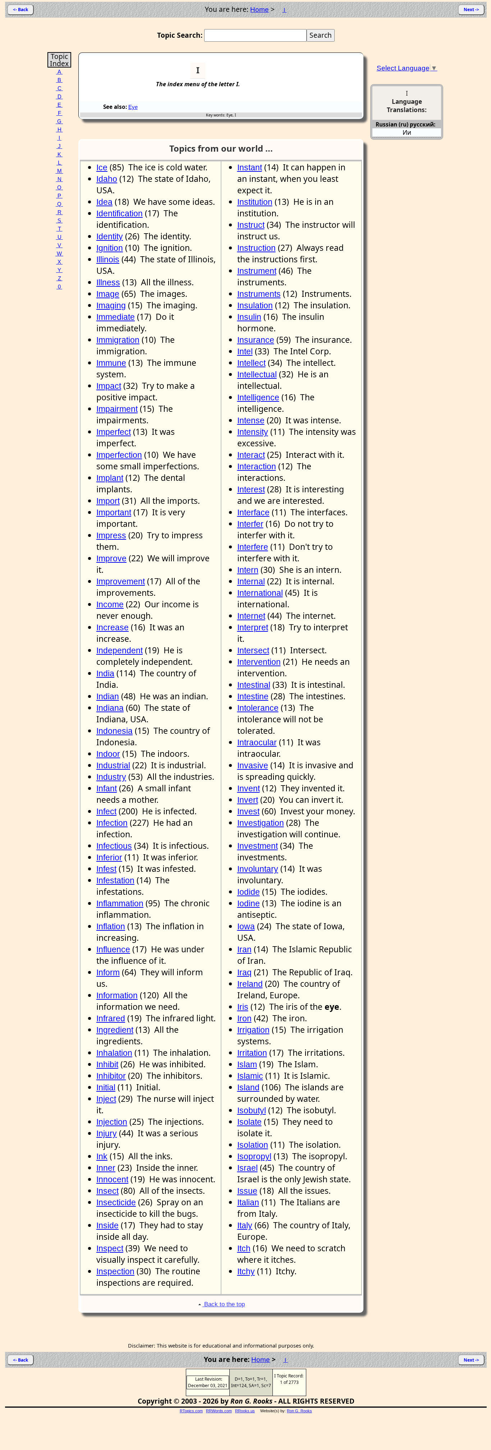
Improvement (120, 581)
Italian (248, 1202)
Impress (111, 535)
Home (259, 9)
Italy (244, 1225)
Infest (106, 869)
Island (248, 1087)
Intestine (253, 696)
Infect (106, 811)
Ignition (109, 248)
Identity (109, 236)
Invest (248, 811)
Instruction (256, 248)
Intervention (259, 662)
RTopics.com (191, 1411)
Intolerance (258, 708)
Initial (105, 1087)
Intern (247, 570)
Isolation (252, 1145)
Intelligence (258, 397)
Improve (111, 558)
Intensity (252, 432)
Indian (107, 696)
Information (117, 995)
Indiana (110, 708)
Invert (247, 800)
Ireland (250, 984)
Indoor (108, 754)
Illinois (107, 259)
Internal (251, 581)
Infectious (114, 846)
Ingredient (114, 1030)
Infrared (110, 1018)
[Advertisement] (334, 73)
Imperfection (119, 455)
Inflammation (119, 903)
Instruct (251, 225)
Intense (251, 420)
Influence (113, 949)
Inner (105, 1168)
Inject (106, 1099)
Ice (101, 167)
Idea (104, 202)
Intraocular (257, 742)
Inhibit (107, 1064)
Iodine (248, 903)
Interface (253, 512)
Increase (112, 627)
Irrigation (253, 1030)
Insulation (255, 305)
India (105, 673)
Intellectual (257, 374)
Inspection (115, 1271)
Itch (244, 1248)
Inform (108, 972)
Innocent (112, 1179)
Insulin (249, 317)
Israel (247, 1168)
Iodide (248, 892)
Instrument (256, 271)
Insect (107, 1191)
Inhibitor (111, 1076)
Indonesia (114, 731)
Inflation (110, 926)
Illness (108, 282)
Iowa (246, 926)
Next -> (471, 9)
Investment (257, 846)
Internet (251, 616)
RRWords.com (219, 1411)
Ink (101, 1156)
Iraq (244, 972)
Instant (249, 167)
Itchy (246, 1271)
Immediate (115, 317)
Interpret (252, 627)
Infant (106, 788)
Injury (106, 1133)
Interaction (256, 466)
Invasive (252, 765)
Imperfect (113, 432)
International (260, 593)
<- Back (20, 9)
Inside (107, 1225)
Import (108, 501)
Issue (247, 1191)
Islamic (250, 1076)
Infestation (115, 880)
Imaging (111, 305)
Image (107, 294)
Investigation (260, 823)
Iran (244, 949)
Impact (108, 386)
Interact (251, 455)
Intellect (251, 363)
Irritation (252, 1053)
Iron (244, 1018)
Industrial (113, 765)
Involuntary (257, 869)
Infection (112, 823)
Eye (133, 107)
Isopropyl (254, 1156)
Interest (251, 489)
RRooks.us (245, 1411)
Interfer (250, 524)
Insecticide (116, 1202)
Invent (248, 788)
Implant (109, 478)
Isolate (249, 1122)
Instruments (259, 294)
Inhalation (114, 1053)
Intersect (253, 650)
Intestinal (253, 685)
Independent (119, 650)
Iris (242, 1007)
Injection (111, 1122)
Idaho (106, 179)
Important (113, 512)
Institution (254, 202)
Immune (111, 363)
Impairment (117, 409)
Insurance (255, 340)
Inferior (109, 857)
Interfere (252, 547)
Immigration (117, 340)
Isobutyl (251, 1110)
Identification (119, 213)
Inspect (109, 1248)
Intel (245, 351)
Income (110, 604)
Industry (111, 777)
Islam (247, 1064)
